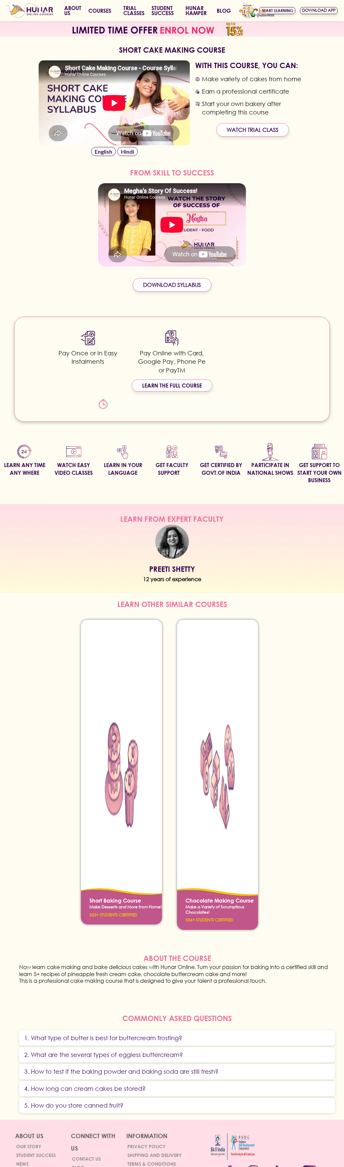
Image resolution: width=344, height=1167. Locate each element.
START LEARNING (277, 10)
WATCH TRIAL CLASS (252, 129)
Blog (224, 10)
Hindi (127, 151)
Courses (99, 10)
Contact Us (86, 1159)
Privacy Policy (146, 1146)
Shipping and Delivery (154, 1155)
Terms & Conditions (151, 1164)
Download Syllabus (172, 284)
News (22, 1164)
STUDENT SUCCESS (163, 10)
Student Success (36, 1155)
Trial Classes (133, 10)
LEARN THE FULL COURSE (172, 385)
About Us (72, 10)
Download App (319, 10)
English (103, 151)
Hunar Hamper (196, 10)
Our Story (28, 1146)
